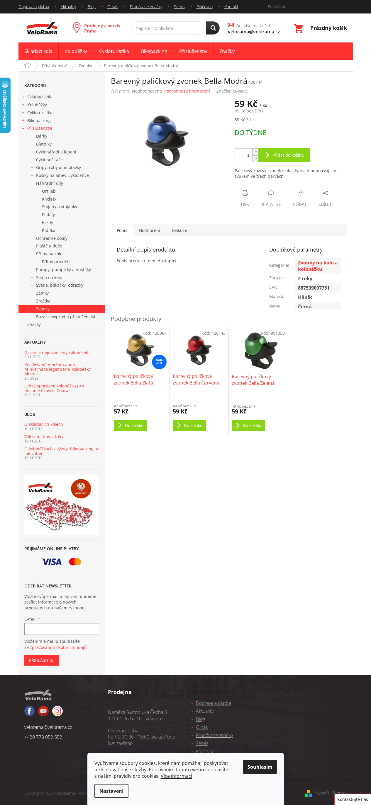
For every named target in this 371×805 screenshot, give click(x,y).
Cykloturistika (40, 112)
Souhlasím (260, 767)
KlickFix (49, 199)
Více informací (176, 776)
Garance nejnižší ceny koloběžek (56, 352)
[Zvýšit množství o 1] (255, 151)
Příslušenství (39, 128)
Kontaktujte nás (352, 799)
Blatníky (44, 144)
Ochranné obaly (51, 238)
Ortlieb (49, 191)
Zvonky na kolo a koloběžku (318, 265)
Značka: (232, 91)
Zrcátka (43, 301)
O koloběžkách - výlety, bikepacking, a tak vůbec (61, 451)
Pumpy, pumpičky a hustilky (63, 269)
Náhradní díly (49, 183)
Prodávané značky (146, 6)
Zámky (42, 293)
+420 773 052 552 (43, 737)
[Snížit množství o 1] (255, 158)
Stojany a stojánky (59, 206)
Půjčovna (204, 6)
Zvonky (43, 309)
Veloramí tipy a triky (43, 436)
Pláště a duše (49, 246)
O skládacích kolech (43, 424)
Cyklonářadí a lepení (56, 152)
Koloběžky (37, 104)
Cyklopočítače (49, 160)
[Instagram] (43, 714)
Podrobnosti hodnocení (187, 91)
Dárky (41, 136)
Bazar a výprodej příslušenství (65, 316)
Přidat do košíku (288, 155)
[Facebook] (29, 713)
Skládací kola (39, 97)
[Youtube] (57, 714)
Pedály (48, 214)
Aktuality (68, 6)
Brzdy (47, 222)
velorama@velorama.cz (48, 727)
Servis (179, 6)
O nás (112, 6)
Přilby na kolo (49, 254)
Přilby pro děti (56, 261)
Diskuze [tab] (179, 230)
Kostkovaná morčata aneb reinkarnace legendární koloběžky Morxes (57, 369)
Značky (34, 324)
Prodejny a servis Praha (102, 28)
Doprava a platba (33, 6)
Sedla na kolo (49, 277)
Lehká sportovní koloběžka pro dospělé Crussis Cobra (54, 388)
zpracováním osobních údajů (58, 647)
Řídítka (48, 230)
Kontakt (231, 6)
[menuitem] (38, 51)
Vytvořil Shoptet (331, 793)
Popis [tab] (122, 230)
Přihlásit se (42, 660)
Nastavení (111, 791)
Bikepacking (39, 120)
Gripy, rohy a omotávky (58, 167)
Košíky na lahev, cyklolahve (62, 175)
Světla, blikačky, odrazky (59, 285)
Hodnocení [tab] (149, 230)
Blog (92, 6)
